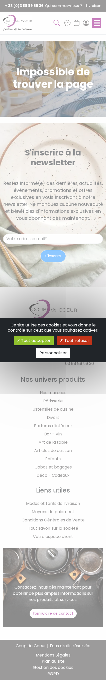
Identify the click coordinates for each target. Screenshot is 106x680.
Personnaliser (53, 353)
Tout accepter (35, 340)
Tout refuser (76, 340)
